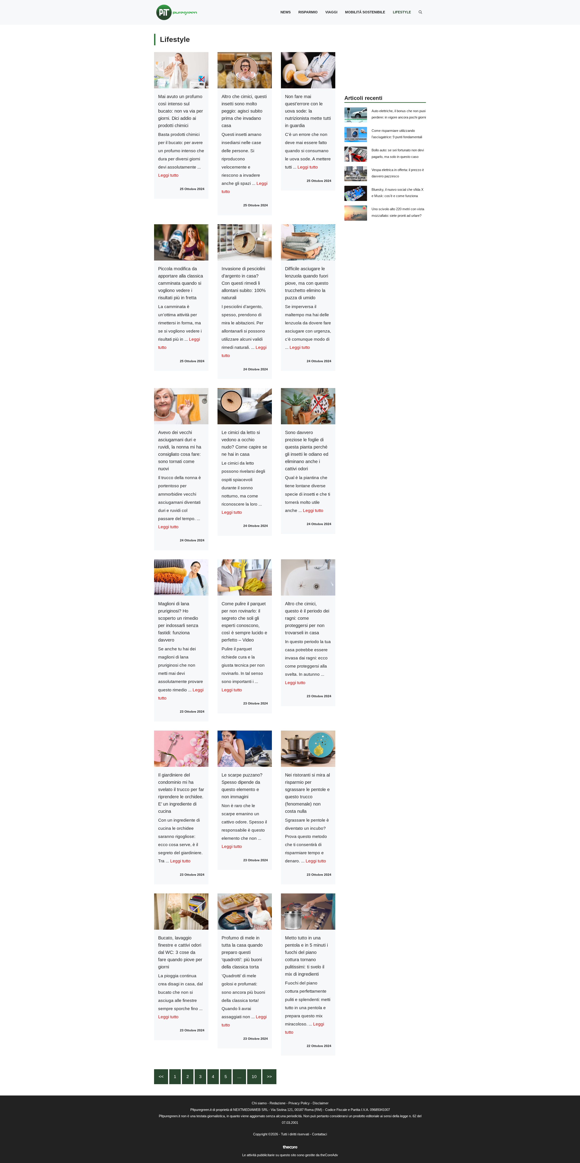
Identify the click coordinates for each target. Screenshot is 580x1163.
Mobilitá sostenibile (365, 12)
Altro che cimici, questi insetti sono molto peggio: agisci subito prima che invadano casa (244, 111)
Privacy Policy (299, 1103)
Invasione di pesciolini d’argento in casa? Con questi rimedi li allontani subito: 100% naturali (244, 283)
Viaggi (331, 12)
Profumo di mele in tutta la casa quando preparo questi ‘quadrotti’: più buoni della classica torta (242, 952)
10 (254, 1076)
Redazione (277, 1103)
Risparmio (308, 12)
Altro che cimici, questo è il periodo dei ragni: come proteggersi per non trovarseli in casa (307, 618)
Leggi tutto (168, 175)
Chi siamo (259, 1103)
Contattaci (319, 1134)
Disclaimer (321, 1103)
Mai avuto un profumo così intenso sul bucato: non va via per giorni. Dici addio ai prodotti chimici (180, 111)
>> (269, 1076)
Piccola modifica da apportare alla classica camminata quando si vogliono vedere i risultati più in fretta (180, 283)
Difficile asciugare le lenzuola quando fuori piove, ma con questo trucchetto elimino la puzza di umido (306, 283)
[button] (420, 12)
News (285, 12)
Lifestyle (402, 12)
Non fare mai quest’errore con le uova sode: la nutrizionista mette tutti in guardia (308, 111)
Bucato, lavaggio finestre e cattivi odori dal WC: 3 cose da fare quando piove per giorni (180, 952)
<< (161, 1076)
